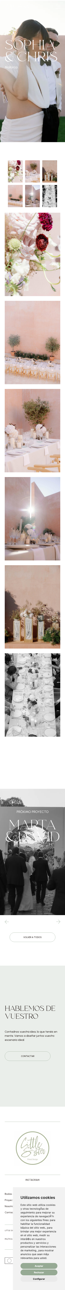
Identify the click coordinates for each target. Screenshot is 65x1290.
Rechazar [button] (39, 1272)
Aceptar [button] (39, 1266)
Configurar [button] (39, 1279)
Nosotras (10, 1206)
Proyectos (10, 1200)
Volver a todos (32, 937)
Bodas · (9, 1194)
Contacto (10, 1212)
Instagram (33, 1180)
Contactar (27, 1056)
